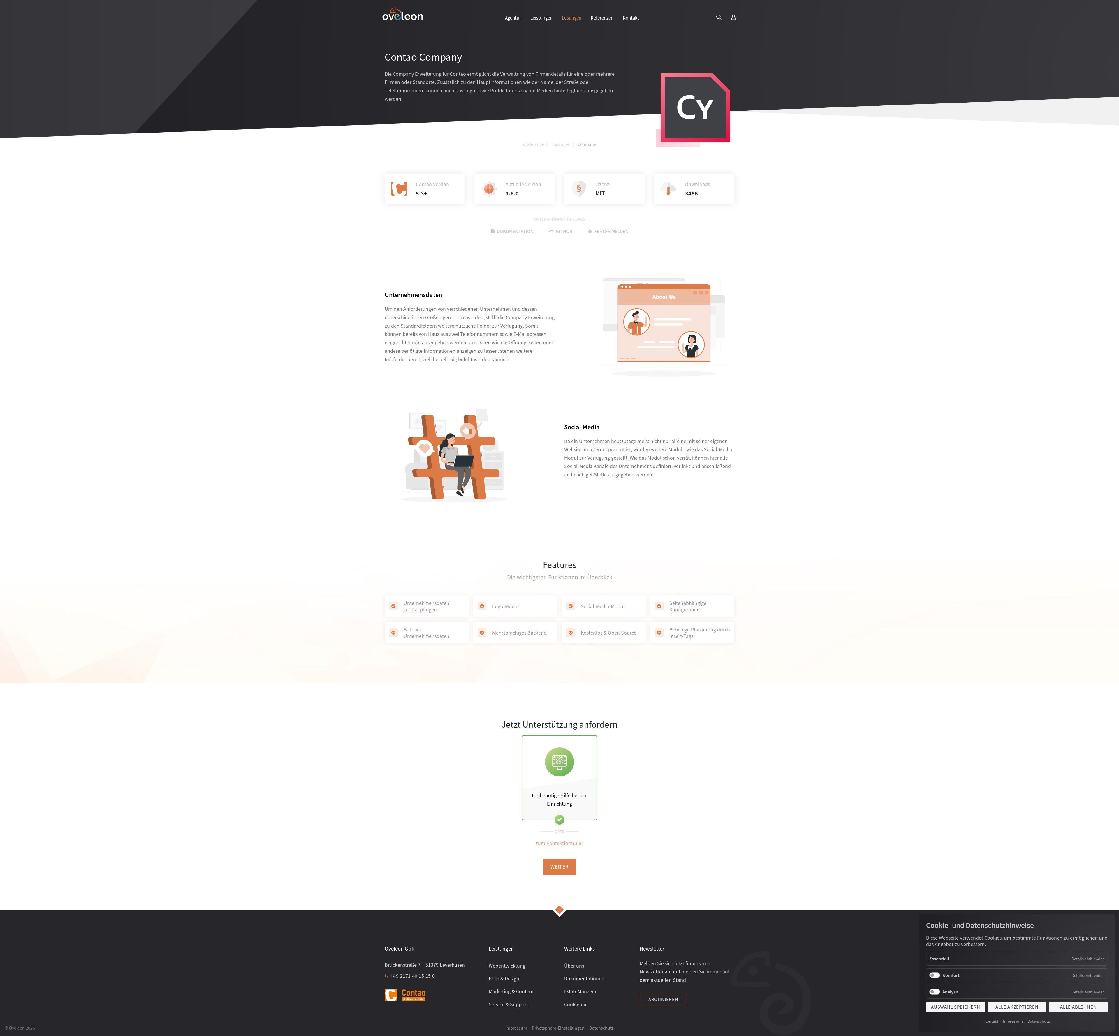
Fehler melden (611, 231)
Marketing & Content (511, 991)
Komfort (951, 975)
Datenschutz (1038, 1021)
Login (734, 17)
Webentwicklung (507, 965)
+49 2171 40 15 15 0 (412, 975)
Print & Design (504, 978)
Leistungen (541, 18)
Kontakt (991, 1021)
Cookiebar (575, 1004)
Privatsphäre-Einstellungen (558, 1028)
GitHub (564, 231)
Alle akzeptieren (1017, 1007)
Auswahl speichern (955, 1007)
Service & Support (508, 1004)
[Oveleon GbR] (402, 13)
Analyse (950, 992)
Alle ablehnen (1078, 1007)
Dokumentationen (584, 978)
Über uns (574, 965)
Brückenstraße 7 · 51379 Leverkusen (425, 964)
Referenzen (602, 18)
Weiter (559, 866)
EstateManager (580, 991)
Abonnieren (663, 999)
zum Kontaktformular (559, 842)
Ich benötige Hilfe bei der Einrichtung (559, 799)
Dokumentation (515, 231)
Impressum (1013, 1021)
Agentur (513, 18)
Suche (719, 17)
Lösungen (571, 18)
